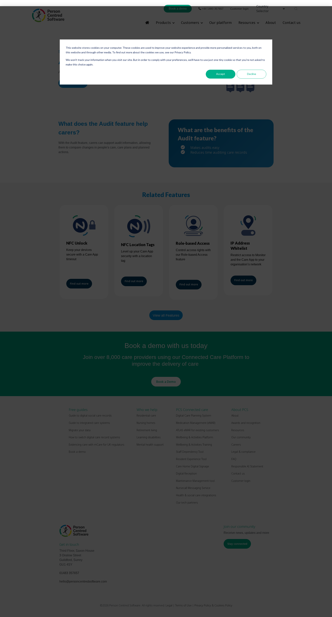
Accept (220, 73)
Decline (251, 73)
